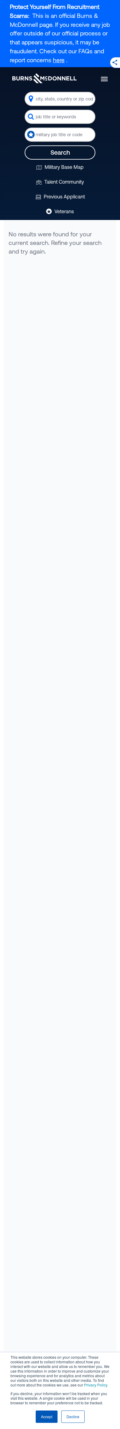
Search (60, 152)
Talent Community (63, 182)
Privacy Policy (95, 1384)
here (59, 60)
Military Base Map (63, 167)
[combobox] (60, 99)
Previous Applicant (63, 196)
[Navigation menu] (104, 79)
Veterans (63, 211)
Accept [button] (46, 1416)
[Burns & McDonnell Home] (44, 78)
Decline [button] (72, 1416)
